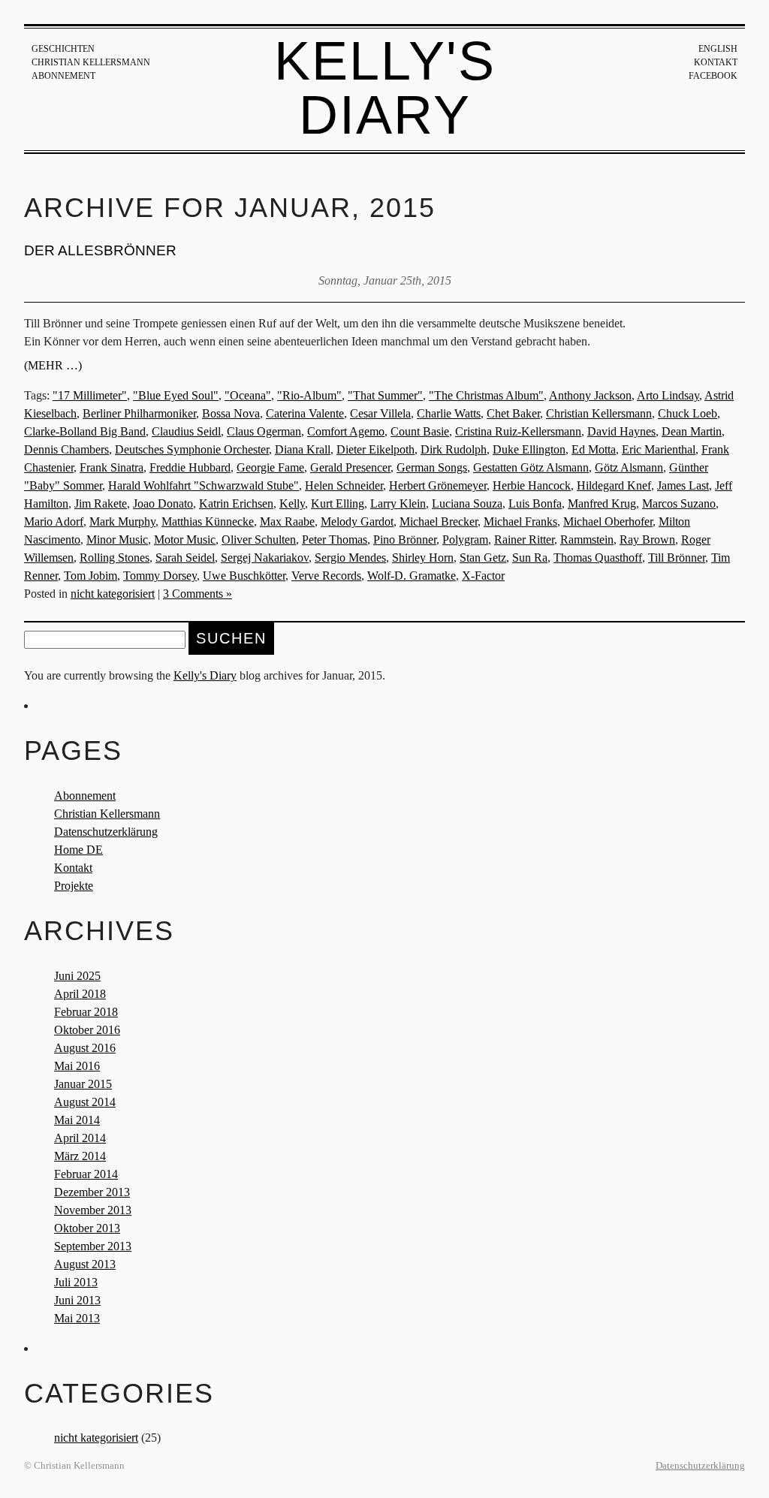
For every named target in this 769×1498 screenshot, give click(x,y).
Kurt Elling (337, 503)
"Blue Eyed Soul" (176, 395)
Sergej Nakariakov (265, 557)
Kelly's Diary (385, 88)
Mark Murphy (122, 521)
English (717, 49)
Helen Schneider (344, 485)
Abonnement (63, 76)
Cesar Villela (380, 413)
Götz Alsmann (629, 467)
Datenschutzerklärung (106, 831)
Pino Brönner (404, 539)
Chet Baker (513, 413)
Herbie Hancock (532, 485)
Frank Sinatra (111, 467)
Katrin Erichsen (236, 503)
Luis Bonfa (535, 503)
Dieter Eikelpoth (375, 449)
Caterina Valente (305, 413)
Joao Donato (163, 503)
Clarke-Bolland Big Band (85, 431)
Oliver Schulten (259, 539)
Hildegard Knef (614, 485)
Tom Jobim (90, 575)
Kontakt (715, 62)
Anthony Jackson (590, 395)
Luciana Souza (467, 503)
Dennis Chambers (66, 449)
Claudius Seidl (186, 431)
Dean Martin (692, 431)
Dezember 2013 (92, 1192)
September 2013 (92, 1246)
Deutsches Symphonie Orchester (192, 449)
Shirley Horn (423, 557)
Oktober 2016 (87, 1029)
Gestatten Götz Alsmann (531, 467)
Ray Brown (647, 539)
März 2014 (80, 1156)
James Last (683, 485)
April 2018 (80, 993)
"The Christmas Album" (486, 395)
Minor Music (117, 539)
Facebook (713, 76)
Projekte (73, 885)
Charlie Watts (449, 413)
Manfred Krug (602, 503)
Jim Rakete (100, 503)
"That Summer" (385, 395)
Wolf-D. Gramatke (411, 575)
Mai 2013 (77, 1318)
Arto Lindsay (668, 395)
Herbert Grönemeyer (438, 485)
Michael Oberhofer (608, 521)
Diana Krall (302, 449)
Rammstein (587, 539)
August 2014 (85, 1102)
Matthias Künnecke (207, 521)
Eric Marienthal (658, 449)
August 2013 (85, 1264)
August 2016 (85, 1047)
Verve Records (326, 575)
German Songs (432, 467)
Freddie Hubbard (190, 467)
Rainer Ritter (524, 539)
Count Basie (420, 431)
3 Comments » (197, 593)
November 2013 (92, 1210)
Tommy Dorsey (160, 575)
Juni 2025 (77, 975)
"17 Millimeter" (90, 395)
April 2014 (80, 1138)
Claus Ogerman (264, 431)
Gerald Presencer (350, 467)
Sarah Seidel (185, 557)
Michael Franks (520, 521)
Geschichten (63, 49)
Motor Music (185, 539)
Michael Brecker (439, 521)
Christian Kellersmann (91, 62)
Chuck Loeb (687, 413)
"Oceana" (248, 395)
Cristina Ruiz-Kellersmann (518, 431)
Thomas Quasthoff (597, 557)
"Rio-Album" (309, 395)
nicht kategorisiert (113, 593)
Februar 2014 (86, 1174)
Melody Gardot (357, 521)
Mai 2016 (77, 1065)
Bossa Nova (231, 413)
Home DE (78, 849)
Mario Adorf (53, 521)
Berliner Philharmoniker (139, 413)
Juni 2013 (77, 1300)
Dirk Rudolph (454, 449)
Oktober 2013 (87, 1228)
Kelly (292, 503)
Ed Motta (593, 449)
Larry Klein (398, 503)
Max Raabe (287, 521)
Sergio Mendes (350, 557)
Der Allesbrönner (100, 250)
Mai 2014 (77, 1120)
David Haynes (621, 431)
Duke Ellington (529, 449)
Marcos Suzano (679, 503)
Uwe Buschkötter (244, 575)
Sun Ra (529, 557)
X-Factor (483, 575)
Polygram (465, 539)
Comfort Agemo (345, 431)
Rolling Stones (114, 557)
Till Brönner (676, 557)
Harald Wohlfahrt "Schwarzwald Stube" (203, 485)
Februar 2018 (86, 1011)
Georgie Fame (270, 467)
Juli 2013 (76, 1282)
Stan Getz (483, 557)
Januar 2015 (83, 1084)
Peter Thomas (334, 539)
